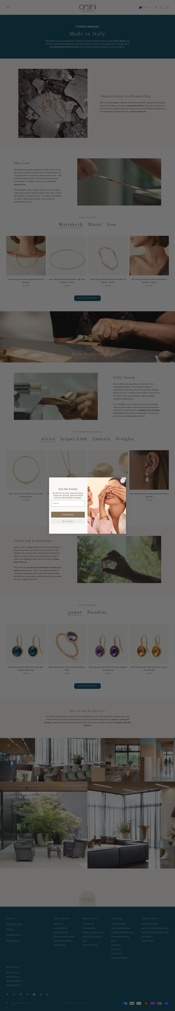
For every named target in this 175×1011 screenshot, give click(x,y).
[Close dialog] (122, 480)
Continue (68, 514)
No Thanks (68, 521)
